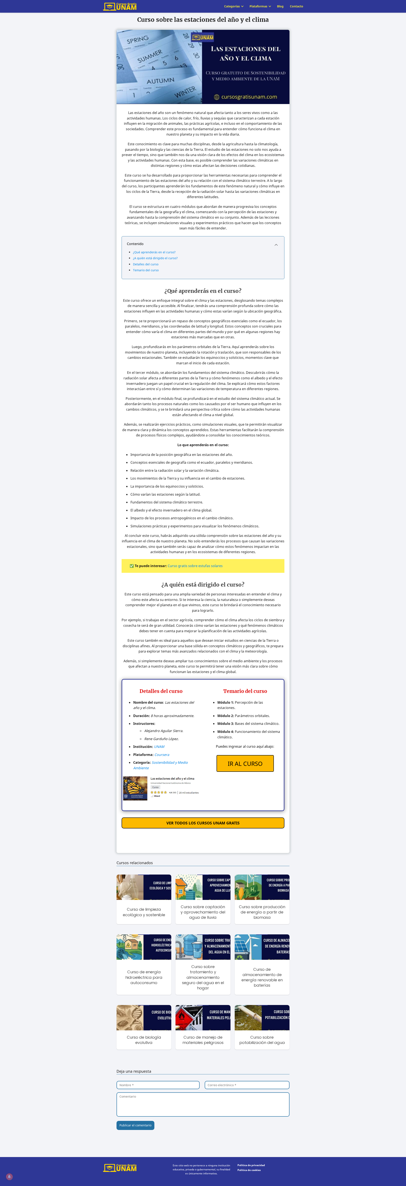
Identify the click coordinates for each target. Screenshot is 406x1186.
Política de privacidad (251, 1165)
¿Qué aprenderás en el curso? (154, 252)
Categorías (232, 6)
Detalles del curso (145, 264)
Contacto (296, 6)
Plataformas (258, 6)
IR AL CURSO (245, 764)
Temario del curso (146, 270)
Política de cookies (249, 1170)
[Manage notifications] (9, 1176)
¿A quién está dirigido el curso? (155, 258)
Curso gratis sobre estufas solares (195, 566)
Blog (280, 6)
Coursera (161, 754)
